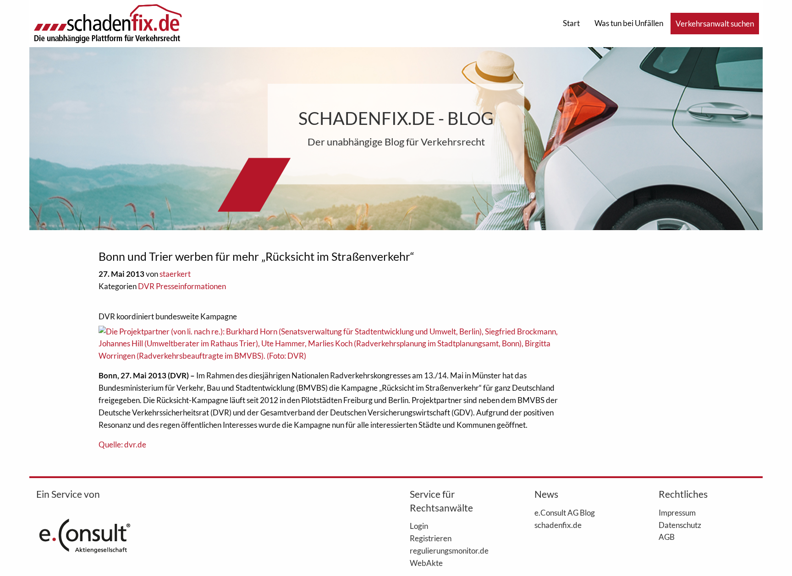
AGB (667, 536)
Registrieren (430, 538)
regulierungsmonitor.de (449, 550)
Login (419, 525)
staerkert (175, 274)
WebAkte (426, 562)
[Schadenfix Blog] (107, 22)
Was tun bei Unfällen (628, 23)
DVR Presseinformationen (182, 286)
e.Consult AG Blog (564, 512)
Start (571, 23)
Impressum (677, 512)
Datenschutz (680, 524)
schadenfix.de (558, 524)
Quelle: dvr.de (122, 444)
